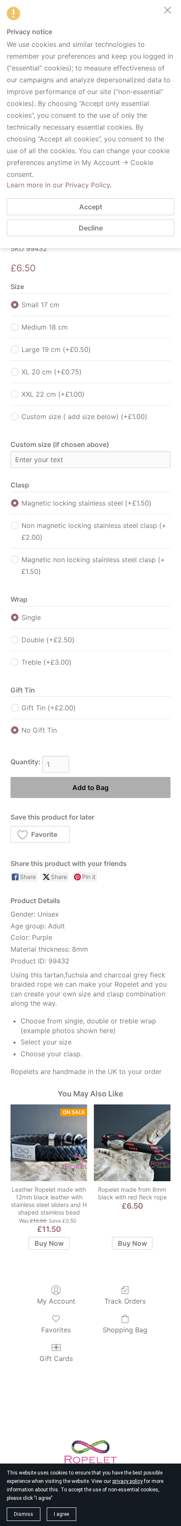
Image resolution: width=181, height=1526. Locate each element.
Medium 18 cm (44, 327)
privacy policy (127, 1481)
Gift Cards (56, 1358)
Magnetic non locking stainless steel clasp (93, 565)
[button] (40, 834)
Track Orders (125, 1301)
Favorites (56, 1330)
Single (31, 617)
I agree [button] (61, 1514)
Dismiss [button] (23, 1514)
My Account (56, 1301)
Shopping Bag (125, 1330)
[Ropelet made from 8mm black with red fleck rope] (132, 1142)
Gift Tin (48, 707)
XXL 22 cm (53, 394)
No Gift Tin (39, 730)
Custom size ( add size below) (84, 416)
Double (48, 640)
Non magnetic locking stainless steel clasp (93, 531)
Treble (46, 662)
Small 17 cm (40, 304)
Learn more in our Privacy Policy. (59, 185)
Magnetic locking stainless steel (86, 503)
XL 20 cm (51, 372)
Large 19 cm (56, 349)
